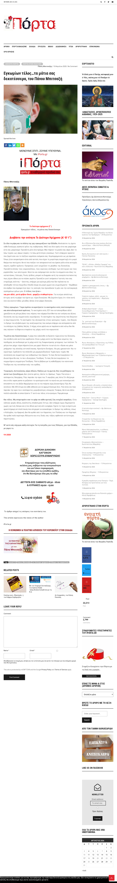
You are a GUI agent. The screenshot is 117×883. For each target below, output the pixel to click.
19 (93, 858)
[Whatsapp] (18, 144)
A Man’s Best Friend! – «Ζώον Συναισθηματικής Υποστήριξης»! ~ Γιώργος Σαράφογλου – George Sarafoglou (97, 311)
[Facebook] (6, 144)
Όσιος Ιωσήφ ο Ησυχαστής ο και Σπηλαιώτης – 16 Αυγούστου (94, 454)
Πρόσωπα (41, 46)
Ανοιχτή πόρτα (11, 64)
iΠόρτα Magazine (19, 46)
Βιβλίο (50, 46)
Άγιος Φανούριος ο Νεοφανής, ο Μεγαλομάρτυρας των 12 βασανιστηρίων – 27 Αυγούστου (97, 355)
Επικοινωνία (94, 46)
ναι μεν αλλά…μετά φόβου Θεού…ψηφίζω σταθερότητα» (28, 294)
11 (89, 855)
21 (102, 858)
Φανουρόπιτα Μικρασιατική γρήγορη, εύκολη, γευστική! (96, 376)
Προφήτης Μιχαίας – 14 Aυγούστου (95, 472)
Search (87, 720)
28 (102, 862)
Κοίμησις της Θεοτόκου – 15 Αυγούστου (97, 463)
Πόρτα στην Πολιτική (32, 64)
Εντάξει (3, 882)
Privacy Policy (46, 670)
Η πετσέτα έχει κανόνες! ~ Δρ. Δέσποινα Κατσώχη (96, 409)
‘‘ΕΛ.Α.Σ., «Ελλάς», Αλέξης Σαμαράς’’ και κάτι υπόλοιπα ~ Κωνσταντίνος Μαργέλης (97, 265)
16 (111, 855)
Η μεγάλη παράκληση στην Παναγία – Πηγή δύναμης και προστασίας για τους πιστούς (97, 483)
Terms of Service (61, 670)
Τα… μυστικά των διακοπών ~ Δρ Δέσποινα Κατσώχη (94, 322)
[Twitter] (14, 144)
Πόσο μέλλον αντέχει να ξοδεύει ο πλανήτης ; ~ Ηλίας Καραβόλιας (94, 333)
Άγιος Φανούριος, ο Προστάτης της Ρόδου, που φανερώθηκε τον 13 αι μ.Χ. (97, 344)
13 (98, 855)
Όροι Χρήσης (9, 52)
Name (6, 650)
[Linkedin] (10, 144)
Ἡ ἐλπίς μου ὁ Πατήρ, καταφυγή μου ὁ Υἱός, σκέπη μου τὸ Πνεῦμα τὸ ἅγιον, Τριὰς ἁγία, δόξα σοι (97, 77)
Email (32, 650)
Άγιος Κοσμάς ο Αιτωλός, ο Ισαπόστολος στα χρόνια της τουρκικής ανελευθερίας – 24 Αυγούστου (97, 387)
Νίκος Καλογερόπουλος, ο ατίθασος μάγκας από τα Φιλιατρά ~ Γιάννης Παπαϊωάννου (95, 432)
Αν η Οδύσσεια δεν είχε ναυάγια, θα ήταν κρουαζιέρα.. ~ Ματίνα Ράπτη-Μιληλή (97, 244)
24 (84, 862)
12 (93, 855)
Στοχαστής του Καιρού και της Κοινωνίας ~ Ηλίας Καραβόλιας (93, 420)
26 (93, 862)
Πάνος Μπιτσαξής (45, 66)
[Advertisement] (85, 23)
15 (107, 855)
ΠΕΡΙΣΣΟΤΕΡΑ (91, 676)
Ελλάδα (32, 46)
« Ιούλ (84, 871)
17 (84, 858)
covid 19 (12, 562)
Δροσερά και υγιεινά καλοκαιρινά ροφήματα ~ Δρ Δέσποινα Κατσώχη (95, 276)
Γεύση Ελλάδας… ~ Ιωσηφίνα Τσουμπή (96, 366)
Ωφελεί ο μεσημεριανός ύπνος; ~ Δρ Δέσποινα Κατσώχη (95, 287)
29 (107, 862)
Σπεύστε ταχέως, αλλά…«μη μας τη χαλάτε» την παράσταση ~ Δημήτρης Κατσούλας (95, 298)
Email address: (98, 799)
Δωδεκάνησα (61, 46)
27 (98, 862)
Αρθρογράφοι (81, 46)
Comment (7, 614)
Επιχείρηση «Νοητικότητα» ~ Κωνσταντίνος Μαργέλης (93, 443)
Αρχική (6, 46)
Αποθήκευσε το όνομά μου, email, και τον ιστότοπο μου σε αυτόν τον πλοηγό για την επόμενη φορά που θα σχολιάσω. (40, 662)
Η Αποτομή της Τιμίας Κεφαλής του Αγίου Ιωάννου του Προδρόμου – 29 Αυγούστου (97, 234)
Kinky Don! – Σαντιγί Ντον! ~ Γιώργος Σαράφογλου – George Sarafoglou (95, 399)
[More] (22, 144)
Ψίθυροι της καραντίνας (59, 562)
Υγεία (71, 46)
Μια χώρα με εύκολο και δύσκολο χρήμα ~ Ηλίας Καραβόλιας (97, 494)
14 (102, 855)
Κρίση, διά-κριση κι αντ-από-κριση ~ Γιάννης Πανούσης (95, 255)
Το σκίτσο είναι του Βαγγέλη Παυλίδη (97, 180)
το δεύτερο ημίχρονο (40, 562)
